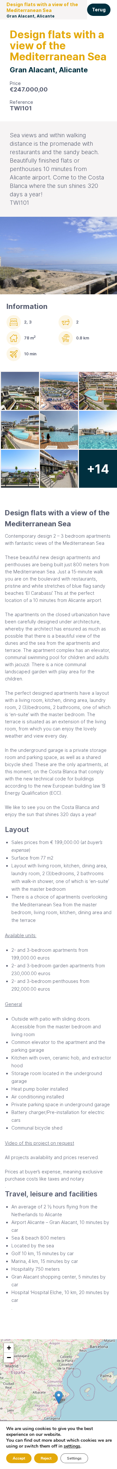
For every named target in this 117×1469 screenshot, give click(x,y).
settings (72, 1446)
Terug (99, 9)
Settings (74, 1458)
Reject (46, 1458)
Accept (19, 1458)
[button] (59, 1397)
